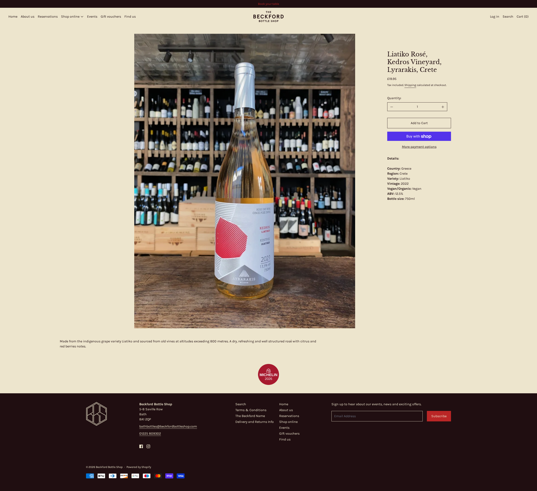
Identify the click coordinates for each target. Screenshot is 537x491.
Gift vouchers (111, 16)
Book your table (268, 4)
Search (240, 404)
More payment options (419, 147)
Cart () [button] (523, 16)
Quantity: (394, 98)
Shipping (410, 85)
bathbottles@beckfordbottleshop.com (168, 426)
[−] (391, 107)
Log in (494, 16)
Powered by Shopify (138, 467)
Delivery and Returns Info (254, 422)
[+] (443, 107)
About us (27, 16)
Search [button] (508, 16)
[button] (244, 181)
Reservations (48, 16)
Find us (130, 16)
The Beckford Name (250, 416)
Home (12, 16)
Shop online (288, 422)
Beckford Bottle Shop (109, 467)
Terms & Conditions (250, 410)
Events (92, 16)
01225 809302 (150, 433)
